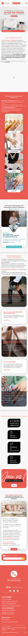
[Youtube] (18, 591)
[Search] (26, 31)
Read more (7, 320)
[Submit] (23, 559)
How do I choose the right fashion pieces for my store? (13, 312)
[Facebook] (10, 591)
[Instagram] (14, 591)
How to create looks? (10, 362)
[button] (4, 305)
